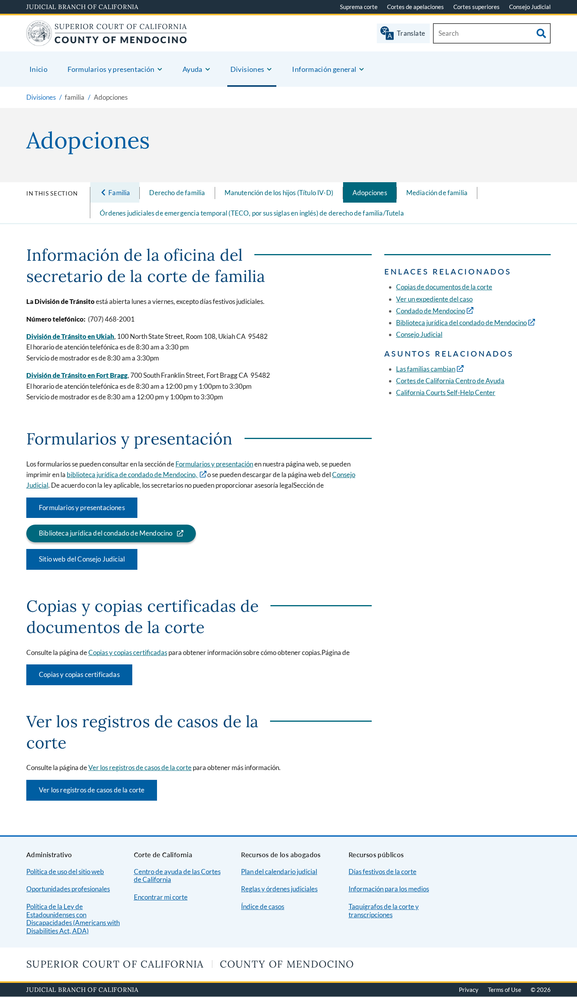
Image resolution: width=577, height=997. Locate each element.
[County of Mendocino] (106, 41)
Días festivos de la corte (382, 871)
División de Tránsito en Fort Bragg (77, 375)
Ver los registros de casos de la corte (140, 767)
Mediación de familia (436, 192)
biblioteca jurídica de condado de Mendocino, (132, 474)
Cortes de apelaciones (415, 6)
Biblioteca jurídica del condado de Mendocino (105, 533)
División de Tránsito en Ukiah (70, 336)
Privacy (468, 989)
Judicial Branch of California (82, 7)
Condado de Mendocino (430, 311)
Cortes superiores (476, 6)
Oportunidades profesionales (68, 889)
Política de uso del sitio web (65, 871)
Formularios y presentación (214, 464)
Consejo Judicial (530, 6)
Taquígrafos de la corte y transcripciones (384, 910)
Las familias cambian (425, 369)
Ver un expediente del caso (434, 299)
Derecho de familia (177, 192)
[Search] (541, 33)
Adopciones (369, 192)
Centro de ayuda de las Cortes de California (177, 875)
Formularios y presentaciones (82, 507)
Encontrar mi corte (161, 897)
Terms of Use (504, 989)
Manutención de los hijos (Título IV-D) (279, 192)
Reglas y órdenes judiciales (279, 889)
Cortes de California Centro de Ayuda (450, 381)
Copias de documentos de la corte (444, 287)
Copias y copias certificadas (127, 652)
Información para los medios (389, 889)
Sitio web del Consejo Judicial (82, 559)
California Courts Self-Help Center (445, 392)
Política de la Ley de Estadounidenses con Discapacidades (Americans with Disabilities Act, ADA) (73, 918)
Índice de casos (262, 906)
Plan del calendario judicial (279, 871)
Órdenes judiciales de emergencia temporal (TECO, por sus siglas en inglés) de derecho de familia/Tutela (252, 213)
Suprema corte (359, 6)
